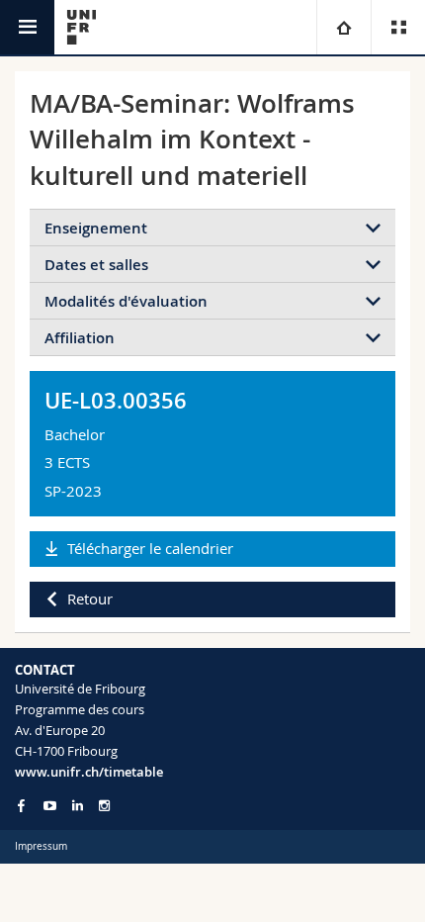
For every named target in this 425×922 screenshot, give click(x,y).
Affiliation (79, 337)
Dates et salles (96, 264)
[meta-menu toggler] (398, 27)
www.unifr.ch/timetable (89, 772)
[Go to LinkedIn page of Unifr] (77, 805)
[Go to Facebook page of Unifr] (21, 805)
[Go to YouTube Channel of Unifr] (49, 805)
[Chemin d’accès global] (343, 27)
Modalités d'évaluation (126, 301)
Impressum (41, 846)
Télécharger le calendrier (150, 548)
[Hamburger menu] (27, 27)
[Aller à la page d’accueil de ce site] (81, 27)
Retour (90, 598)
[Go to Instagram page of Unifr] (104, 805)
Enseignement (95, 228)
